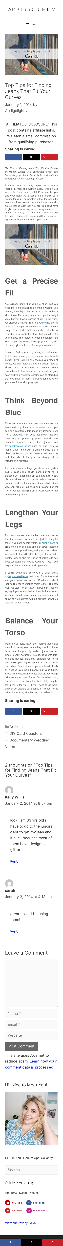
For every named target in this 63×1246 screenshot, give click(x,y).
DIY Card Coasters (25, 733)
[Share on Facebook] (13, 157)
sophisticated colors (20, 446)
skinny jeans (48, 542)
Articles (16, 727)
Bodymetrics (43, 322)
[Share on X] (31, 157)
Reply (14, 861)
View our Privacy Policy (20, 1223)
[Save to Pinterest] (52, 1242)
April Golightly (31, 10)
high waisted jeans (18, 576)
